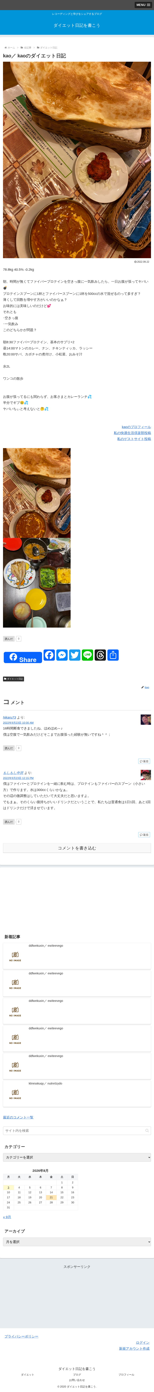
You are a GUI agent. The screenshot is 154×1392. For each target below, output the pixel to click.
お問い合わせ (77, 1380)
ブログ (77, 1374)
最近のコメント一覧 (18, 1117)
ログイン (142, 1343)
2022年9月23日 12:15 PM (18, 778)
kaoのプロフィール (136, 427)
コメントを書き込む (77, 848)
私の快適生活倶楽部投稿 (132, 433)
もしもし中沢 (13, 773)
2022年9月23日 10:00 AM (18, 722)
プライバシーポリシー (21, 1336)
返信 (145, 761)
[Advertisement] (77, 899)
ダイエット (27, 1374)
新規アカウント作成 (134, 1348)
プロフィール (126, 1374)
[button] (147, 1130)
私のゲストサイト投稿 (134, 439)
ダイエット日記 (15, 678)
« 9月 (7, 1217)
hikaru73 (9, 717)
